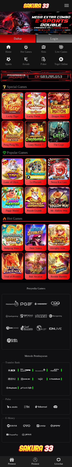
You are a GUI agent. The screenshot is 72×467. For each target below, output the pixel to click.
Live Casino (61, 52)
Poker (43, 64)
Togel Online (61, 64)
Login (54, 38)
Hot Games (26, 52)
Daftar (18, 38)
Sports (8, 64)
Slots (43, 52)
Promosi (12, 463)
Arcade (26, 64)
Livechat (59, 463)
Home (8, 52)
